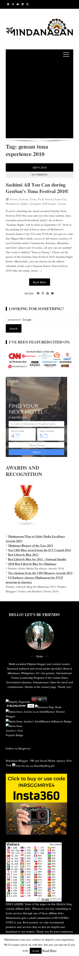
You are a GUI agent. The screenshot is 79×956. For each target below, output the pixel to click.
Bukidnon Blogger (17, 760)
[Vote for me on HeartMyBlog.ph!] (33, 765)
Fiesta (33, 199)
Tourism (62, 203)
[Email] (52, 293)
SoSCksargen (49, 203)
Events (13, 199)
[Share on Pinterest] (47, 293)
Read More (39, 282)
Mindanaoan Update (17, 203)
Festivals (23, 199)
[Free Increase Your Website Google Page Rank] (48, 706)
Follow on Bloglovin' (18, 748)
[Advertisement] (39, 99)
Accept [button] (35, 950)
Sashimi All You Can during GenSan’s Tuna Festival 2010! (37, 188)
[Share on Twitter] (42, 293)
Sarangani (35, 203)
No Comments (39, 174)
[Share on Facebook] (38, 293)
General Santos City (56, 199)
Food (41, 199)
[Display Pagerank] (18, 701)
